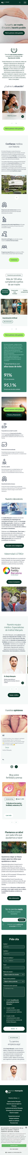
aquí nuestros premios (16, 54)
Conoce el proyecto (14, 582)
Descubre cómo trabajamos (14, 545)
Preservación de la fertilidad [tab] (14, 292)
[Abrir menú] (25, 2)
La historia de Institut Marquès (14, 1108)
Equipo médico (14, 695)
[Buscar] (20, 2)
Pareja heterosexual (14, 1116)
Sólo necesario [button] (14, 1149)
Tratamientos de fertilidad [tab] (5, 291)
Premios (14, 1106)
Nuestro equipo (14, 1112)
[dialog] (14, 1140)
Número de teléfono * (8, 957)
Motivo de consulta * (8, 971)
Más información (14, 898)
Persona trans (14, 1123)
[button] (14, 1152)
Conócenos (14, 260)
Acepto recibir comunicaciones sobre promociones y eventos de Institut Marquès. (14, 1019)
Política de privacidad (16, 1142)
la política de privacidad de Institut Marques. (12, 1002)
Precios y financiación (14, 415)
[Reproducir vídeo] (14, 599)
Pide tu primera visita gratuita (14, 33)
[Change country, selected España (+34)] (5, 960)
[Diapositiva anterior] (11, 123)
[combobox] (26, 1127)
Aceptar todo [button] (14, 1145)
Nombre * (5, 944)
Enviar (13, 1028)
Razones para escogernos (14, 1103)
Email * (5, 964)
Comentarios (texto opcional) (10, 985)
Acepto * (12, 1002)
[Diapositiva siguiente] (16, 123)
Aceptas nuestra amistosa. (15, 925)
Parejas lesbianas (14, 1118)
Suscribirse (21, 919)
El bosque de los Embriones (14, 1110)
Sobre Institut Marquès (14, 1101)
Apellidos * (5, 951)
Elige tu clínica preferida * (9, 978)
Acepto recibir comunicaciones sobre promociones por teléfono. (14, 1010)
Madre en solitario (14, 1120)
